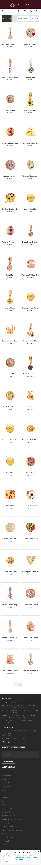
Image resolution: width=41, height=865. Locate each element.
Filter (5, 19)
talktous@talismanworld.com (13, 736)
